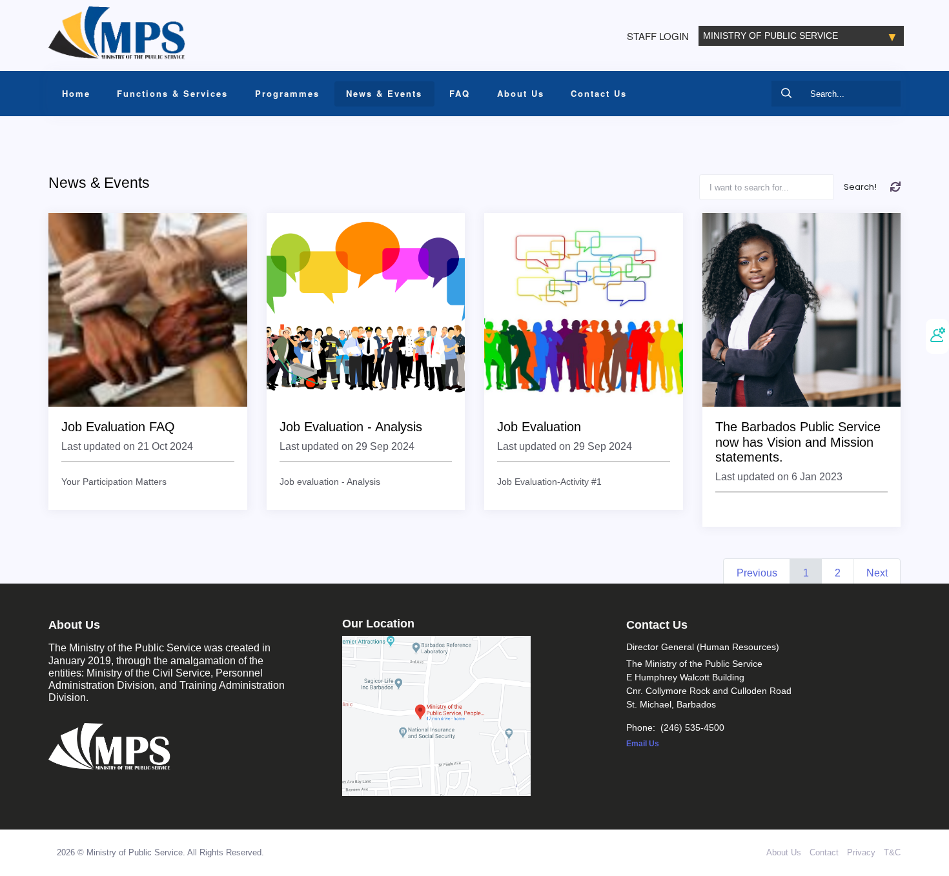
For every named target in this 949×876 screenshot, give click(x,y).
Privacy (861, 852)
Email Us (642, 743)
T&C (892, 852)
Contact (824, 852)
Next (877, 572)
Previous (757, 572)
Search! (860, 187)
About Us (783, 852)
